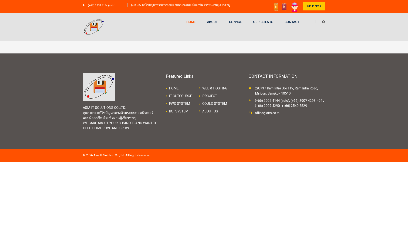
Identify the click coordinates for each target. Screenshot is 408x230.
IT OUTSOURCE (180, 96)
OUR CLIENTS (263, 22)
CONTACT (292, 22)
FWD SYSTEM (179, 104)
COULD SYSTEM (214, 104)
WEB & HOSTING (214, 88)
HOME (191, 22)
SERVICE (235, 22)
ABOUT (212, 22)
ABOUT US (210, 111)
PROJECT (209, 96)
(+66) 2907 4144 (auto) (101, 5)
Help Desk (314, 6)
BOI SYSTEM (178, 111)
